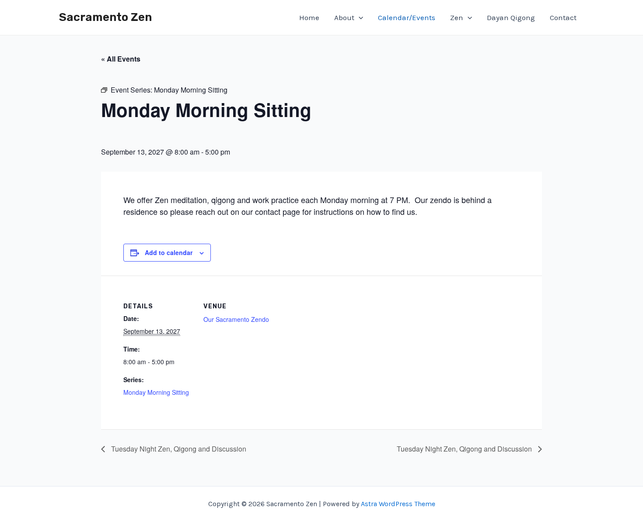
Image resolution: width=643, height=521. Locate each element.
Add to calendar (168, 252)
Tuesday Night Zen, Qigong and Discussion (177, 449)
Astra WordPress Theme (398, 504)
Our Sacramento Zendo (236, 319)
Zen (456, 17)
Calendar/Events (406, 17)
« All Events (120, 59)
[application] (358, 17)
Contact (563, 17)
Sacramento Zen (105, 17)
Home (309, 17)
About (344, 17)
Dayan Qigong (511, 17)
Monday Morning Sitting (156, 392)
